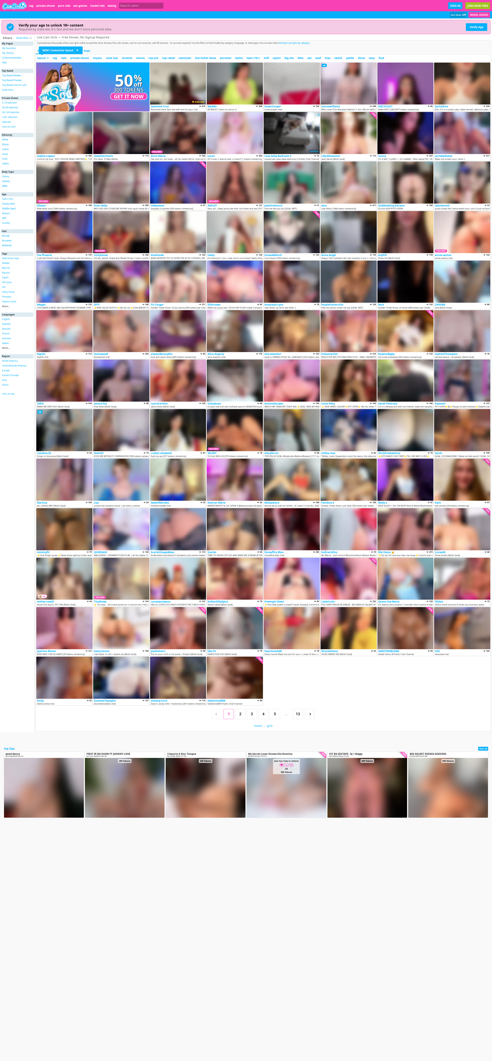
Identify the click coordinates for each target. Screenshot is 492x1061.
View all (483, 748)
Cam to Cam (8, 126)
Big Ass (6, 272)
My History (8, 53)
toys (328, 58)
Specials (6, 122)
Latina (5, 149)
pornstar (225, 58)
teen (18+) (253, 58)
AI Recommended (11, 57)
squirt (277, 58)
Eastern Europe (10, 375)
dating (112, 5)
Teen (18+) (7, 199)
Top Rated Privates (12, 80)
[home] (14, 6)
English (6, 319)
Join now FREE (477, 5)
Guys (87, 50)
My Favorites (9, 48)
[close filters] (30, 38)
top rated (168, 58)
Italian (5, 343)
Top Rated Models (11, 75)
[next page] (309, 714)
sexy (372, 58)
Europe (6, 370)
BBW (4, 186)
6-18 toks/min (9, 102)
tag (31, 5)
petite (350, 58)
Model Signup (479, 15)
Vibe (4, 62)
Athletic (6, 181)
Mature (6, 213)
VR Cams (7, 282)
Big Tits (6, 267)
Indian (5, 163)
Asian (5, 154)
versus (140, 58)
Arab (4, 158)
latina (239, 58)
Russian (6, 328)
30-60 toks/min (10, 107)
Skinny (5, 176)
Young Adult (8, 203)
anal (318, 58)
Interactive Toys (10, 258)
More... (6, 306)
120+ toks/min (9, 117)
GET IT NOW (129, 96)
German (6, 338)
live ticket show (205, 58)
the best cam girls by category (294, 43)
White (5, 139)
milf (266, 58)
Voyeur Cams (9, 301)
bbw (300, 58)
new (63, 58)
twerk (338, 58)
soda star (112, 58)
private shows (45, 5)
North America (10, 360)
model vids (97, 5)
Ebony (5, 144)
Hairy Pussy (8, 291)
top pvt (153, 58)
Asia (4, 380)
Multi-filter (22, 38)
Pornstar (6, 296)
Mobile (5, 263)
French (5, 333)
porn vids (64, 5)
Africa (5, 384)
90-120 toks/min (10, 112)
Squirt (5, 277)
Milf (4, 218)
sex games (80, 5)
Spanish (6, 324)
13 (298, 713)
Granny (6, 223)
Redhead (7, 245)
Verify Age (476, 27)
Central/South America (14, 365)
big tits (289, 58)
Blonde (6, 235)
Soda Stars (8, 89)
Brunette (7, 240)
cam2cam (185, 58)
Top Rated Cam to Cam (14, 85)
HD (4, 287)
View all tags (8, 393)
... (286, 713)
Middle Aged (9, 208)
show (361, 58)
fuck (381, 58)
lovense (127, 58)
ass (309, 58)
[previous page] (217, 714)
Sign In (455, 5)
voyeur (97, 58)
